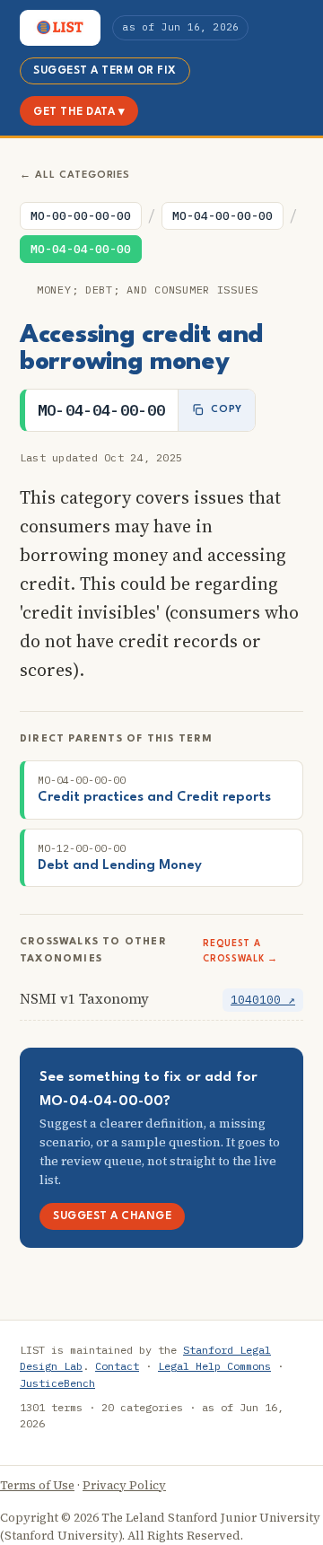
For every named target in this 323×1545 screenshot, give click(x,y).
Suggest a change (112, 1216)
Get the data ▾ (79, 112)
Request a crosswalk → (240, 951)
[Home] (60, 28)
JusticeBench (57, 1383)
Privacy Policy (124, 1485)
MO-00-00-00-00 (81, 216)
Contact (117, 1366)
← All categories (75, 175)
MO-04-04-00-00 (81, 249)
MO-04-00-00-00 (222, 216)
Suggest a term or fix (105, 71)
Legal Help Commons (214, 1366)
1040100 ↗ (263, 999)
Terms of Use (37, 1485)
